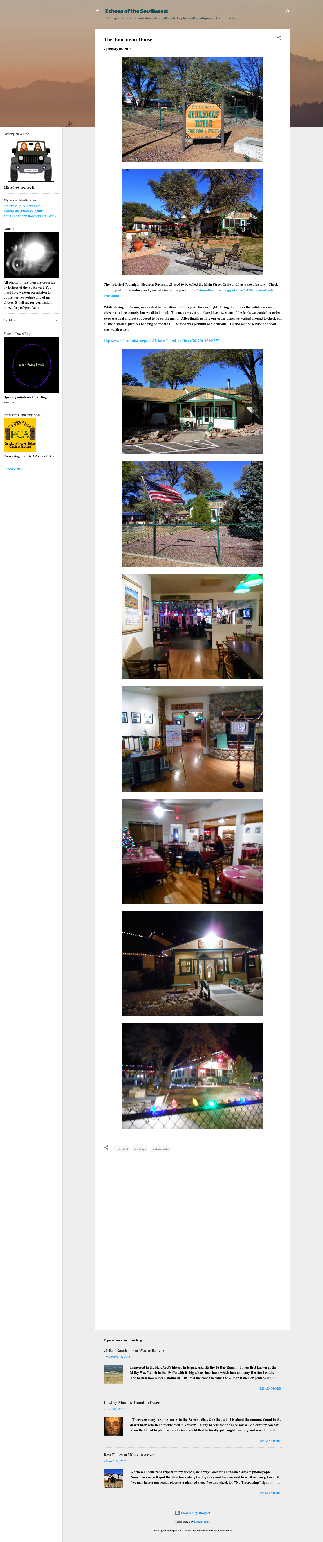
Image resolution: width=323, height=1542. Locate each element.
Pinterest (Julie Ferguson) (23, 205)
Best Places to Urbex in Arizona (131, 1455)
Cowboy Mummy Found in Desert (132, 1402)
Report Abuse (13, 468)
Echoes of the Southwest (136, 10)
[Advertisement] (193, 1289)
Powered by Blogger (195, 1512)
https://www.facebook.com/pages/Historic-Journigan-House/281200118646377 (161, 340)
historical (121, 1148)
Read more (270, 1388)
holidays (140, 1148)
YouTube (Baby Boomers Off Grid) (30, 215)
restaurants (160, 1148)
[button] (279, 38)
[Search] (287, 12)
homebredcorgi (202, 1522)
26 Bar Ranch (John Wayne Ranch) (134, 1350)
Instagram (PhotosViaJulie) (24, 210)
